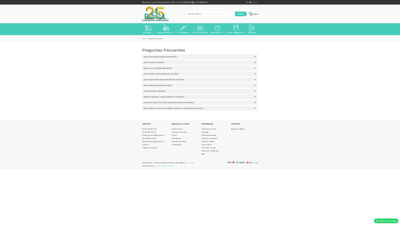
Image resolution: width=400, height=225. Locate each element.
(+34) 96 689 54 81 (150, 129)
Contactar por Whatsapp (387, 221)
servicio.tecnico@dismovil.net (154, 141)
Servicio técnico (177, 129)
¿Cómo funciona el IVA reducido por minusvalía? (161, 74)
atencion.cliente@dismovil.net (154, 135)
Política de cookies (208, 141)
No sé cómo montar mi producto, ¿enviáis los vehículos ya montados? (169, 102)
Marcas (174, 135)
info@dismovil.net (150, 138)
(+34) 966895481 (185, 2)
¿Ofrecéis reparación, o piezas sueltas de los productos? (164, 97)
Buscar (241, 14)
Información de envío (209, 129)
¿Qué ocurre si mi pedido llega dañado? (158, 68)
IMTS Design (190, 163)
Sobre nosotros (207, 144)
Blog (203, 154)
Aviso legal (205, 132)
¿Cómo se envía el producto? (154, 62)
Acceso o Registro (238, 129)
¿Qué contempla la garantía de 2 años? (158, 85)
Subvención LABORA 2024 (210, 151)
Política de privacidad (209, 135)
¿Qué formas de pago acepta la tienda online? (160, 57)
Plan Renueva (176, 138)
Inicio (144, 38)
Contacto (145, 144)
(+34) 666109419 (201, 2)
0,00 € (255, 14)
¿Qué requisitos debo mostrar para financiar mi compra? (164, 79)
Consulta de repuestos (179, 132)
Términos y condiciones (209, 138)
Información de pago (209, 148)
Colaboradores (177, 144)
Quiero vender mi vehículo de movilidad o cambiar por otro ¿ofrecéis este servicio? (174, 108)
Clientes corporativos (179, 141)
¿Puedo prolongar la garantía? (154, 91)
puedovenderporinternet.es (163, 166)
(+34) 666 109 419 (149, 132)
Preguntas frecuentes (149, 148)
